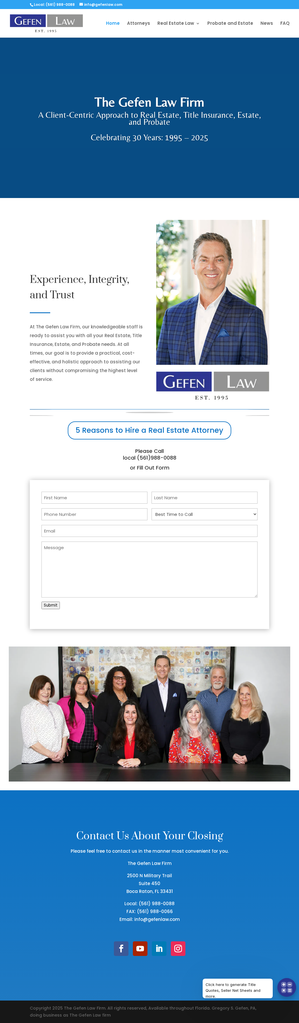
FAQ (285, 23)
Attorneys (138, 23)
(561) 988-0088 (157, 904)
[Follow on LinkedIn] (159, 948)
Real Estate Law (175, 23)
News (266, 23)
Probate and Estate (230, 23)
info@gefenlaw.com (157, 919)
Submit (51, 605)
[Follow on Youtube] (140, 948)
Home (113, 23)
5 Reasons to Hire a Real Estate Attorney (149, 430)
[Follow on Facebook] (121, 948)
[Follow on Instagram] (178, 948)
